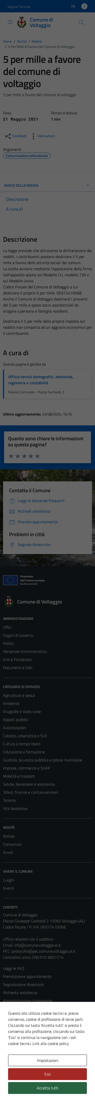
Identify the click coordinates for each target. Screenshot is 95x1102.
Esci (47, 1074)
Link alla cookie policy (50, 1043)
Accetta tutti (47, 1088)
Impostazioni (47, 1060)
